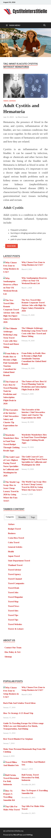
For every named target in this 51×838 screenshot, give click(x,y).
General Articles (15, 547)
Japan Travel (14, 556)
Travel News (13, 606)
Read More (10, 245)
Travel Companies (16, 583)
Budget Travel (14, 529)
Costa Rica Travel (16, 538)
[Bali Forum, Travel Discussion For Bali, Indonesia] (11, 775)
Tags (33, 517)
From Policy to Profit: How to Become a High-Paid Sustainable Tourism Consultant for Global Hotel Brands (34, 358)
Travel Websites (15, 624)
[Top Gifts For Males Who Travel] (11, 807)
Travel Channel (15, 579)
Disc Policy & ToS (13, 652)
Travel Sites (13, 611)
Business (12, 533)
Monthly (22, 517)
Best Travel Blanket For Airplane (18, 739)
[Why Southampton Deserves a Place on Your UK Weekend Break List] (11, 278)
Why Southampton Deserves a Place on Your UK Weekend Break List (34, 281)
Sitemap (8, 657)
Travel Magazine (15, 597)
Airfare (11, 524)
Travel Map (13, 601)
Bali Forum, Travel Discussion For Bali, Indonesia (30, 777)
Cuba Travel (13, 542)
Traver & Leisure (16, 629)
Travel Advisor (9, 101)
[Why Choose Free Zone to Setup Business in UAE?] (11, 263)
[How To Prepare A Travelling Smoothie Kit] (11, 791)
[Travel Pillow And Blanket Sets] (11, 762)
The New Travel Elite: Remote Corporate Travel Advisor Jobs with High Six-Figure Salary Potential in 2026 (34, 305)
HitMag (29, 835)
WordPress (17, 835)
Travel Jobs (13, 592)
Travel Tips (13, 615)
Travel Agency (14, 574)
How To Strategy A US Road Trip (18, 713)
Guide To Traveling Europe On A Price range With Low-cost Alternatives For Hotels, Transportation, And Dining (23, 726)
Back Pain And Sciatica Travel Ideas (19, 703)
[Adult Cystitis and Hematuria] (25, 86)
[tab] (10, 517)
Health (11, 551)
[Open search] (44, 25)
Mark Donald (23, 117)
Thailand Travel (15, 565)
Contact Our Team (13, 647)
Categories (10, 517)
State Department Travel (19, 561)
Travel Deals (13, 588)
